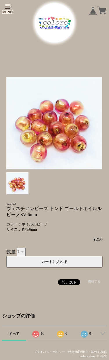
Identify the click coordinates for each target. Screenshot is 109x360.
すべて (14, 334)
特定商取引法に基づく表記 (87, 352)
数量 (11, 251)
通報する (94, 281)
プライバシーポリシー (49, 352)
